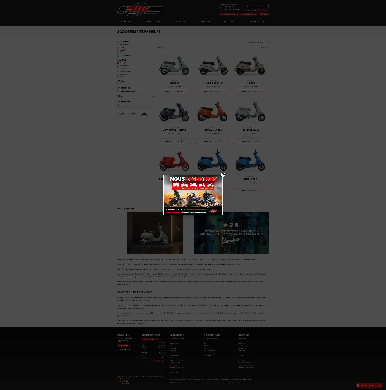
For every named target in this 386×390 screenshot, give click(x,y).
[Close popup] (223, 175)
